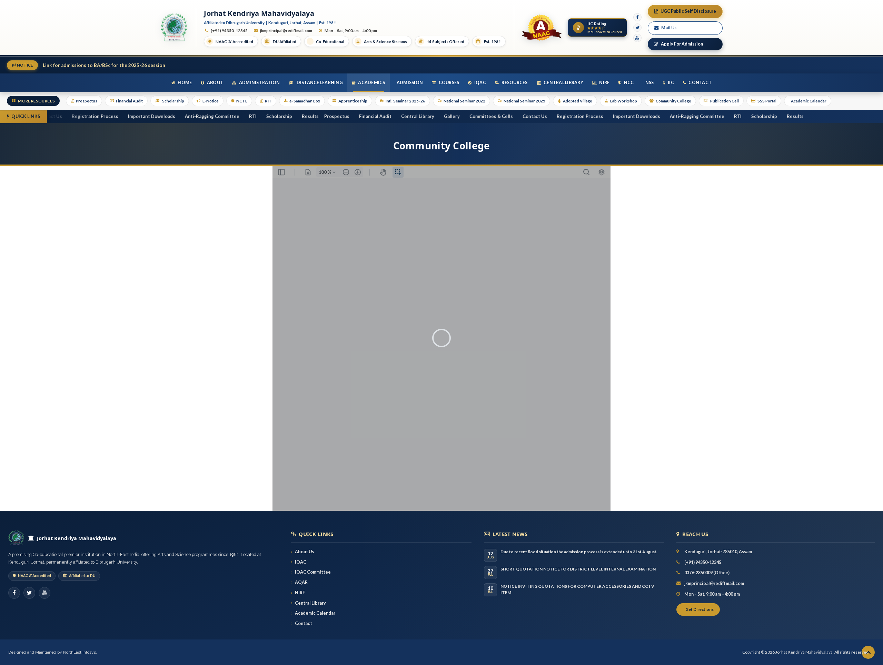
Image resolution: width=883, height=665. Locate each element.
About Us (304, 551)
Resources (514, 82)
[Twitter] (637, 27)
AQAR (301, 582)
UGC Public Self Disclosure (688, 11)
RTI (268, 101)
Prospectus (86, 101)
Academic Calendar (808, 101)
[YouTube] (637, 38)
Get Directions (699, 609)
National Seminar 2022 (464, 101)
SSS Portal (766, 101)
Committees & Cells (470, 116)
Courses (448, 82)
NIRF (603, 82)
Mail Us (668, 27)
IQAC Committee (313, 572)
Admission (409, 82)
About (215, 82)
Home (184, 82)
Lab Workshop (623, 101)
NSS (649, 82)
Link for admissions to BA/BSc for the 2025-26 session (104, 65)
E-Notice (210, 101)
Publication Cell (724, 101)
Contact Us (513, 116)
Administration (259, 82)
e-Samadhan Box (304, 101)
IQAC (480, 82)
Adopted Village (577, 101)
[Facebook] (637, 17)
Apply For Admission (682, 44)
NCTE (241, 101)
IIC (670, 82)
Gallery (430, 116)
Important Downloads (130, 116)
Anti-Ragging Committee (190, 116)
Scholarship (173, 101)
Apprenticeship (352, 101)
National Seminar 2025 (524, 101)
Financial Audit (129, 101)
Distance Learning (319, 82)
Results (288, 116)
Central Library (563, 82)
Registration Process (73, 116)
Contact (700, 82)
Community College (673, 101)
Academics (371, 82)
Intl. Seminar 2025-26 (405, 101)
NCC (628, 82)
